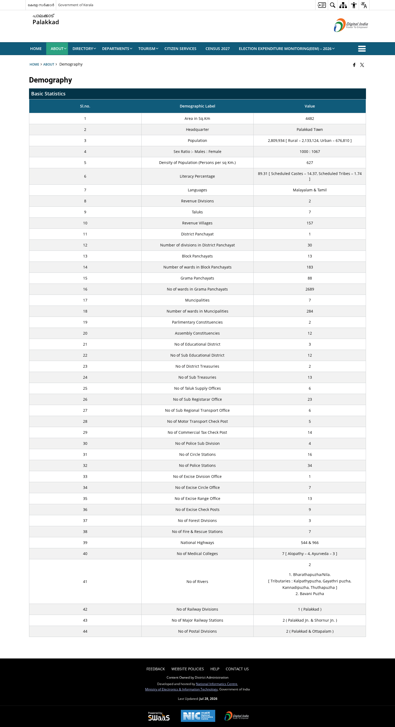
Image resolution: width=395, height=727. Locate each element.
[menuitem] (321, 5)
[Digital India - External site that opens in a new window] (344, 36)
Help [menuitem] (214, 668)
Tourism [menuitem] (146, 48)
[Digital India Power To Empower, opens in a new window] (236, 716)
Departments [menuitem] (115, 48)
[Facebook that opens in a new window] (354, 65)
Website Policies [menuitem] (187, 668)
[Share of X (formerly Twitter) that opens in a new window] (362, 65)
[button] (363, 48)
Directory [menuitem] (83, 48)
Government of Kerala (75, 4)
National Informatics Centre (216, 684)
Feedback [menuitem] (155, 668)
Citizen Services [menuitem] (180, 48)
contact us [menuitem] (237, 668)
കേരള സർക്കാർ (41, 4)
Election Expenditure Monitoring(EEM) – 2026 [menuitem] (285, 48)
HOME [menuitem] (36, 48)
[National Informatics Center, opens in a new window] (198, 716)
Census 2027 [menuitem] (218, 48)
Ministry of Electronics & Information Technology (181, 689)
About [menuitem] (57, 48)
